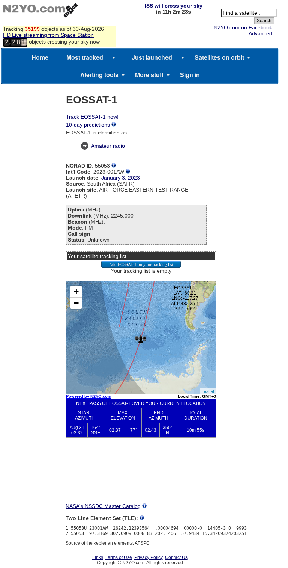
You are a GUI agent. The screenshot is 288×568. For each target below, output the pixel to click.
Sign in (190, 74)
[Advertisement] (141, 476)
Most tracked (84, 57)
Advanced (260, 33)
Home (40, 57)
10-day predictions (88, 125)
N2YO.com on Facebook (243, 27)
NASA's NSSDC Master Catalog (103, 506)
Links (97, 557)
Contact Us (176, 557)
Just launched (152, 57)
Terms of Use (118, 557)
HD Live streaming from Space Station (48, 35)
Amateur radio (108, 146)
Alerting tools (99, 74)
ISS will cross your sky (173, 6)
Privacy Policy (148, 557)
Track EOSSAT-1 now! (92, 117)
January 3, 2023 (120, 178)
